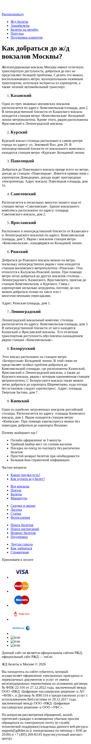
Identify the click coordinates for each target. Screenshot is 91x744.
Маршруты (19, 498)
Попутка (17, 33)
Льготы (16, 509)
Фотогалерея (20, 517)
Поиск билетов (22, 525)
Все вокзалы (20, 486)
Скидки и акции (23, 505)
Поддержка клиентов (27, 37)
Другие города (22, 544)
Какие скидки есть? (25, 475)
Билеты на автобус (25, 29)
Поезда (16, 490)
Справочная (20, 552)
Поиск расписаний (25, 529)
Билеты (16, 494)
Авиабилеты (20, 25)
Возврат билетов (23, 533)
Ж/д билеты (19, 21)
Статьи (16, 513)
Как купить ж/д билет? (28, 479)
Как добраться (21, 548)
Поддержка (19, 537)
